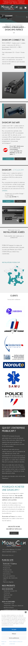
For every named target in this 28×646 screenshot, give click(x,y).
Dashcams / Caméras (10, 563)
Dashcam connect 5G (10, 591)
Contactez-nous (8, 572)
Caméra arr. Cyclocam (11, 609)
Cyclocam (7, 593)
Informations (7, 574)
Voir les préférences (14, 638)
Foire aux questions (9, 576)
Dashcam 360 (8, 595)
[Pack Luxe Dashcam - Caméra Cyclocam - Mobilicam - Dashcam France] (13, 215)
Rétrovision (7, 597)
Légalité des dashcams (10, 578)
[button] (25, 612)
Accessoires (6, 567)
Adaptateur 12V (9, 603)
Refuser (14, 633)
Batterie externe (9, 607)
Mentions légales (8, 582)
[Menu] (20, 8)
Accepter (14, 629)
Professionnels (7, 569)
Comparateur (7, 565)
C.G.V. (4, 580)
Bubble (6, 599)
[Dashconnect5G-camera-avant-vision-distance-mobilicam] (13, 85)
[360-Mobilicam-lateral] (15, 111)
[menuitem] (20, 8)
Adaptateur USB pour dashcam (13, 605)
